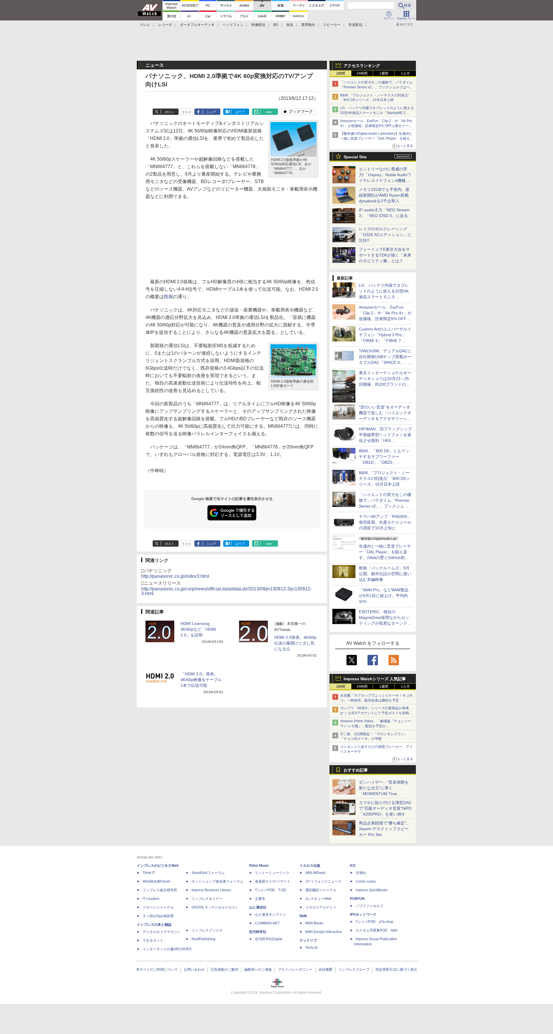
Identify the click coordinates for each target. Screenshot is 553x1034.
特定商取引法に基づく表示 (396, 970)
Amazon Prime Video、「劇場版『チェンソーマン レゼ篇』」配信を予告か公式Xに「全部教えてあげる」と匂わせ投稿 (375, 726)
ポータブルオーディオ (197, 25)
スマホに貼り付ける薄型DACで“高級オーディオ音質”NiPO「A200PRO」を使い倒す (385, 808)
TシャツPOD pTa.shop (374, 922)
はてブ (240, 112)
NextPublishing (203, 939)
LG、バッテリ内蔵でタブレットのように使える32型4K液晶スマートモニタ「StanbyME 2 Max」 (377, 113)
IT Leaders (151, 899)
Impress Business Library (211, 890)
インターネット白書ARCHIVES (167, 949)
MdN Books (314, 923)
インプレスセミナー (207, 899)
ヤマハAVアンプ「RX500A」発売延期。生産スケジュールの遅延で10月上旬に (385, 522)
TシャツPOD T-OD (270, 890)
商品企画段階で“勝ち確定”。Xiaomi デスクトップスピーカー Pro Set (384, 829)
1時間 (340, 73)
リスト (186, 112)
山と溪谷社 (257, 907)
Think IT (149, 873)
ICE (353, 866)
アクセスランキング (362, 65)
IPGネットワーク (363, 915)
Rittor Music (259, 866)
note (269, 112)
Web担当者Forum (156, 881)
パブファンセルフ (369, 906)
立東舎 (260, 899)
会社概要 (325, 970)
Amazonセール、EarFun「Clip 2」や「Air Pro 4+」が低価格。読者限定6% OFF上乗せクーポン (376, 126)
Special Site (355, 157)
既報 (168, 296)
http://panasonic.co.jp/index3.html (175, 576)
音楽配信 (355, 25)
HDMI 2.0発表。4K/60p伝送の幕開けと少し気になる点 (295, 643)
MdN (303, 916)
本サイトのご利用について (157, 970)
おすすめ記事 (356, 770)
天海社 (361, 873)
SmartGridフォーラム (208, 873)
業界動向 (308, 25)
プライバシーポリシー (295, 970)
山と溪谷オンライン (270, 915)
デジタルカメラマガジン (162, 932)
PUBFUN (357, 899)
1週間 (383, 73)
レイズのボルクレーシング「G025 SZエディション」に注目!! (385, 235)
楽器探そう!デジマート (272, 881)
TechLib (311, 948)
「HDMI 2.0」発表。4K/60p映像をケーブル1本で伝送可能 (201, 680)
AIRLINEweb (315, 873)
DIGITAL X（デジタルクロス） (215, 907)
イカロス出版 (310, 866)
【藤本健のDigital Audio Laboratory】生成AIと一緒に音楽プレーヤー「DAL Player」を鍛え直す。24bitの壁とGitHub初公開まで (376, 138)
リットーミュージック (272, 873)
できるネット (153, 940)
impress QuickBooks (372, 890)
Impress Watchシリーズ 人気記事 (375, 678)
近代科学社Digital (268, 939)
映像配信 (258, 25)
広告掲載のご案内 (224, 970)
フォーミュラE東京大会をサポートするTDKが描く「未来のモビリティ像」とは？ (385, 255)
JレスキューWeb (318, 899)
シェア (211, 112)
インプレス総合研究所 (160, 890)
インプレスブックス (207, 930)
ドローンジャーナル (158, 907)
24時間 (362, 73)
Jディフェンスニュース (323, 881)
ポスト (169, 112)
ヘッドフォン (233, 25)
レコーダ (165, 25)
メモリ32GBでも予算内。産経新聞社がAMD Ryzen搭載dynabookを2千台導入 (384, 195)
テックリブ (308, 940)
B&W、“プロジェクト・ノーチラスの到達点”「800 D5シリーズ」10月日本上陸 (384, 478)
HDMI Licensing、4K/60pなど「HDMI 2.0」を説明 (198, 629)
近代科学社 (257, 932)
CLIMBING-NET (267, 923)
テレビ (145, 25)
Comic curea (366, 881)
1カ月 (405, 73)
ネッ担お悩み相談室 (158, 916)
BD (275, 25)
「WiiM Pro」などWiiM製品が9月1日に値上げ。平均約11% (383, 596)
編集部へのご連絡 (258, 970)
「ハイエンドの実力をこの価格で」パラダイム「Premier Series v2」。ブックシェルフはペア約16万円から (376, 87)
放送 (289, 25)
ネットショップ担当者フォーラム (217, 881)
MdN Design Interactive (323, 932)
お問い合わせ (194, 970)
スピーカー (331, 25)
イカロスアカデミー (320, 907)
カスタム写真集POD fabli (376, 930)
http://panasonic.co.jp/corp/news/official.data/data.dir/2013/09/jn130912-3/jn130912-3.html (226, 591)
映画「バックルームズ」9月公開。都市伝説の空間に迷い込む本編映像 (385, 574)
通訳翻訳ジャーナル (320, 890)
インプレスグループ (354, 970)
